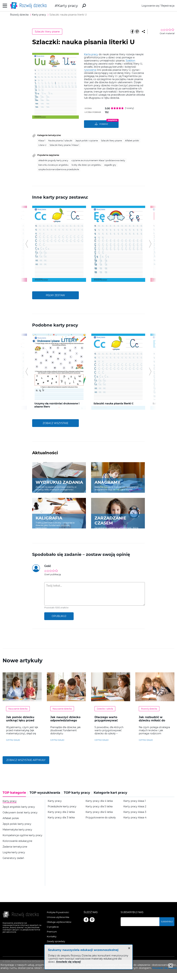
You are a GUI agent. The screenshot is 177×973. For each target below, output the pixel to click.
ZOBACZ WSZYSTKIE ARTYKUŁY (25, 760)
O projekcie (53, 927)
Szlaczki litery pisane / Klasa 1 (64, 145)
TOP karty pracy (77, 793)
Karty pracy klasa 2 (134, 806)
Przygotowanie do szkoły (101, 817)
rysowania (90, 69)
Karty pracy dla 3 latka (61, 817)
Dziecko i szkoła (105, 708)
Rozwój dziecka (149, 708)
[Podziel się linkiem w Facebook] (132, 32)
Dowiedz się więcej (164, 968)
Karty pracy (67, 5)
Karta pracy (91, 54)
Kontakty (52, 936)
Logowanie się (150, 5)
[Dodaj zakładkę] (143, 32)
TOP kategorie (14, 793)
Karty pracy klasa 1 (134, 801)
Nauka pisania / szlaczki (60, 140)
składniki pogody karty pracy (53, 160)
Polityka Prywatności (58, 912)
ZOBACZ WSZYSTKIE (55, 423)
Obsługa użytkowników (59, 922)
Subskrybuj (167, 922)
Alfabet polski (132, 140)
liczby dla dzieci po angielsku (86, 165)
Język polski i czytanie (86, 140)
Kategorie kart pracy (110, 793)
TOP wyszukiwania (45, 793)
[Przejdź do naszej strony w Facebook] (86, 919)
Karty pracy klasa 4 (134, 817)
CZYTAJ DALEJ (13, 740)
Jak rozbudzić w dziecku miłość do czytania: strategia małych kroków (152, 722)
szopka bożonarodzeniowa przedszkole (58, 169)
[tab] (15, 794)
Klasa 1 (41, 140)
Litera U (42, 145)
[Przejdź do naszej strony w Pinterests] (92, 919)
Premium (52, 931)
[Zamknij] (171, 966)
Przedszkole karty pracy (62, 806)
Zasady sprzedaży (56, 941)
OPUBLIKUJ (59, 616)
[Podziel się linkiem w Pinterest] (137, 32)
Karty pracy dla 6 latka (99, 812)
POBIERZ (103, 124)
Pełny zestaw (55, 295)
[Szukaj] (84, 5)
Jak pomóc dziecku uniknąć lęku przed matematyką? (20, 720)
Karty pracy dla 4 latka (99, 801)
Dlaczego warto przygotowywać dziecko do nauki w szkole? (109, 722)
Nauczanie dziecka (17, 708)
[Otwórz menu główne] (5, 5)
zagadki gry (110, 165)
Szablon (130, 60)
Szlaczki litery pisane (47, 31)
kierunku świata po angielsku (53, 165)
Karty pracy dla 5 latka (99, 806)
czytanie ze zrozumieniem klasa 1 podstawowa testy (98, 160)
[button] (26, 244)
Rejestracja (167, 5)
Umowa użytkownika (58, 917)
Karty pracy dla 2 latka (61, 812)
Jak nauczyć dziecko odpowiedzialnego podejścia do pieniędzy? (65, 722)
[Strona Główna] (29, 5)
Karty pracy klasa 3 (134, 812)
